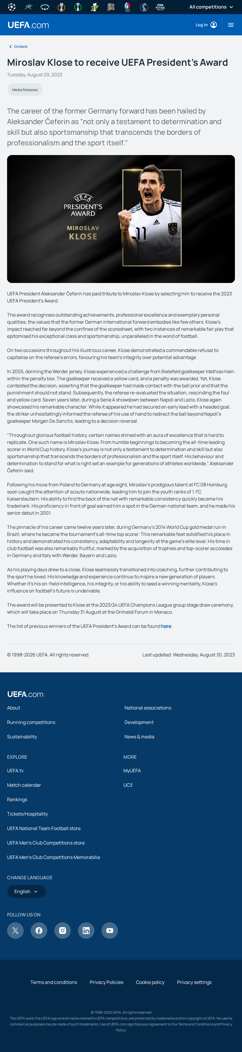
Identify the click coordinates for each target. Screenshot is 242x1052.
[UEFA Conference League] (78, 6)
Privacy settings (194, 982)
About (13, 707)
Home (28, 25)
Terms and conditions (53, 982)
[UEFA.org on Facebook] (39, 937)
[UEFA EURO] (127, 6)
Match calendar (24, 785)
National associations (148, 707)
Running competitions (31, 722)
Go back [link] (20, 46)
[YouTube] (110, 937)
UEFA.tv (15, 770)
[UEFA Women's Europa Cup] (94, 6)
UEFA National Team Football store (44, 828)
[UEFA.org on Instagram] (62, 937)
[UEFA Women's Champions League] (45, 6)
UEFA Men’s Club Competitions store (46, 842)
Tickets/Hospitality (27, 814)
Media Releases (25, 89)
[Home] (25, 694)
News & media (139, 736)
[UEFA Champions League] (12, 6)
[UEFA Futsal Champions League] (28, 6)
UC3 (128, 785)
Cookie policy (150, 982)
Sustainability (22, 736)
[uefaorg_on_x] (15, 937)
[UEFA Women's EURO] (144, 6)
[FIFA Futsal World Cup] (160, 6)
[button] (228, 24)
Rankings (17, 799)
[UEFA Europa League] (61, 6)
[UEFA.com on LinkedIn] (86, 937)
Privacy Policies (106, 982)
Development (139, 722)
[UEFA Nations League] (111, 6)
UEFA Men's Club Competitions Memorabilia (53, 857)
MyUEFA (132, 770)
